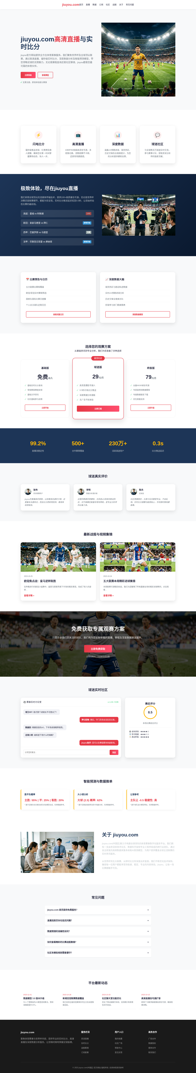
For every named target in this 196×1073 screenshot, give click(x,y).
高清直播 (85, 1039)
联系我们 (152, 1052)
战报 (115, 4)
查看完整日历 (58, 315)
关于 (121, 4)
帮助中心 (118, 1048)
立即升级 (150, 408)
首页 (81, 4)
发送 (114, 752)
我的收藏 (118, 1039)
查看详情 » (29, 595)
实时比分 (85, 1043)
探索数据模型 (138, 315)
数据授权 (152, 1043)
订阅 (101, 4)
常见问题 (130, 4)
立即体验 (28, 75)
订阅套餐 (85, 1052)
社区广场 (118, 1043)
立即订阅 (98, 409)
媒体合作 (152, 1048)
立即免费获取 (98, 649)
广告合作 (152, 1039)
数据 (95, 4)
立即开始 (45, 408)
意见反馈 (118, 1052)
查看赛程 (45, 75)
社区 (108, 4)
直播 (88, 4)
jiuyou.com (70, 4)
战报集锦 (85, 1048)
